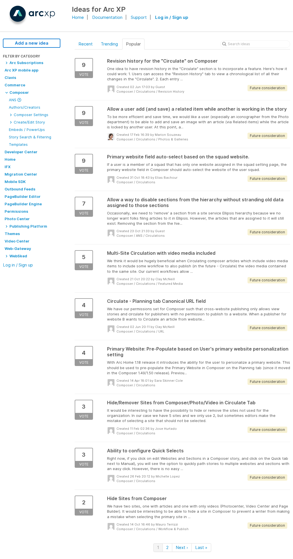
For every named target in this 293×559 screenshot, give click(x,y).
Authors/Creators (24, 107)
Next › (182, 547)
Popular (133, 44)
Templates (18, 144)
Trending (109, 44)
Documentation (107, 17)
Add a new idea (31, 43)
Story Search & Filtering (30, 137)
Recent (85, 44)
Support (139, 17)
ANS (13, 100)
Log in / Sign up (171, 17)
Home (78, 17)
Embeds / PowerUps (27, 129)
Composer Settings (30, 114)
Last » (201, 547)
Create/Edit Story (29, 122)
